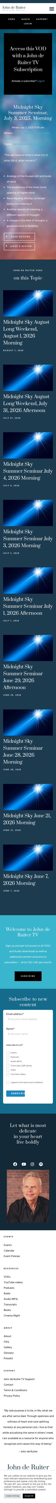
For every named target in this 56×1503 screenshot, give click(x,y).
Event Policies (12, 1256)
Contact (8, 1385)
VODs (11, 19)
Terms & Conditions (15, 1390)
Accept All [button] (29, 1496)
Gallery (8, 1347)
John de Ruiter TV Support (19, 1379)
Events (8, 1245)
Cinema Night (12, 1316)
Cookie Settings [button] (12, 1496)
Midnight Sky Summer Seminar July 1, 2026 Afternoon (28, 606)
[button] (19, 237)
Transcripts (10, 1304)
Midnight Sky (31, 133)
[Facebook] (15, 1164)
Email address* (15, 1014)
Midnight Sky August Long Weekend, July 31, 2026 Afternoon (26, 404)
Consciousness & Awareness (29, 144)
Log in (40, 81)
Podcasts (9, 1288)
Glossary (9, 1353)
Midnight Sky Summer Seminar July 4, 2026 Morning (28, 471)
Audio (25, 19)
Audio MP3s (11, 1299)
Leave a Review (21, 246)
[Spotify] (41, 1164)
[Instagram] (32, 1164)
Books (7, 1310)
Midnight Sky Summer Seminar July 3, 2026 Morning (28, 539)
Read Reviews (21, 236)
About (7, 1336)
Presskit (8, 1358)
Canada (17, 133)
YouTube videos (13, 1282)
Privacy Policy (12, 1396)
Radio (7, 1293)
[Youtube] (24, 1164)
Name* (10, 1029)
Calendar (9, 1251)
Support (42, 19)
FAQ (6, 1342)
